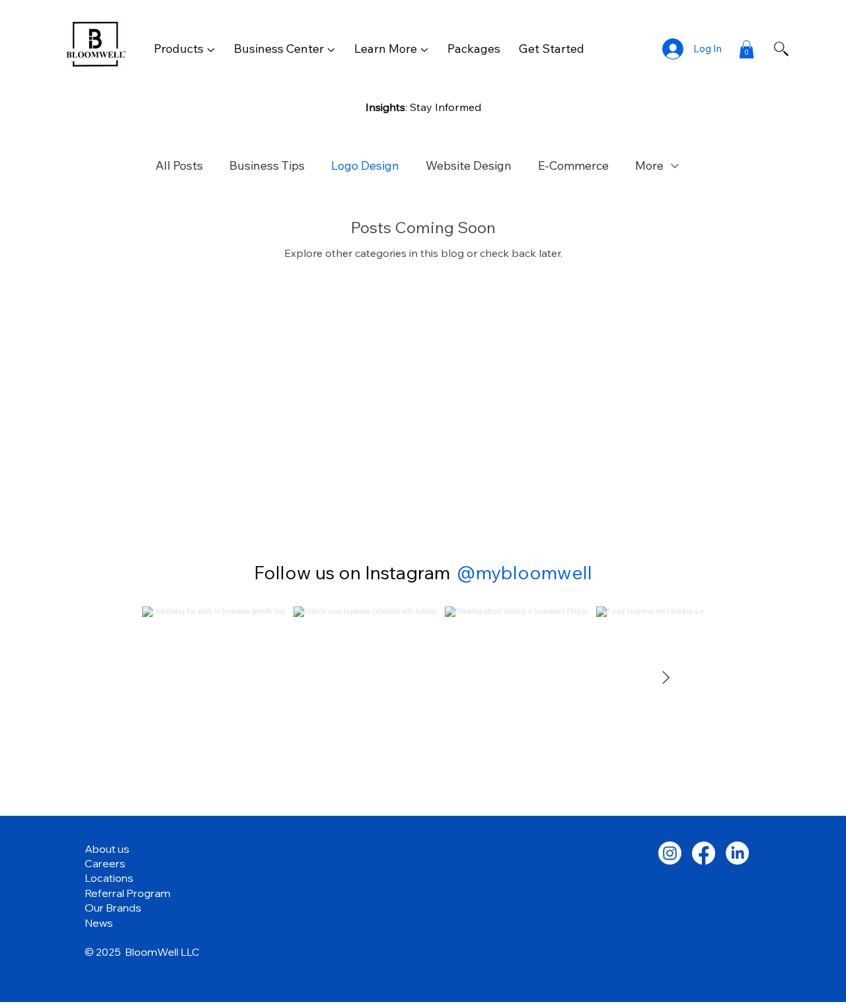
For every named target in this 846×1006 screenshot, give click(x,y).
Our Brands (113, 907)
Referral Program (128, 893)
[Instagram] (669, 853)
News (99, 922)
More (649, 165)
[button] (184, 48)
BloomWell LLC (162, 951)
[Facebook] (703, 853)
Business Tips (267, 165)
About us (107, 848)
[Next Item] (666, 678)
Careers (105, 863)
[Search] (781, 49)
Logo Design (365, 165)
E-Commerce (573, 165)
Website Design (469, 165)
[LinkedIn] (737, 853)
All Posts (179, 165)
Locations (109, 877)
